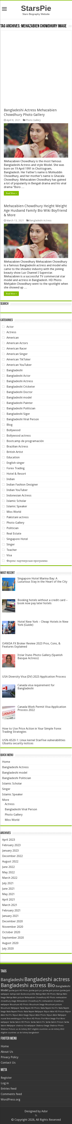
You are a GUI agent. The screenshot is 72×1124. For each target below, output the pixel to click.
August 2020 (10, 943)
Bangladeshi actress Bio (28, 985)
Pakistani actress (17, 517)
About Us (7, 1051)
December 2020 (12, 921)
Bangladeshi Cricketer (20, 386)
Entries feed (8, 1088)
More (5, 800)
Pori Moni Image (48, 1018)
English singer (15, 462)
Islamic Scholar (16, 501)
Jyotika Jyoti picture (51, 990)
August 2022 (10, 861)
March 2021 (9, 905)
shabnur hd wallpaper (25, 1025)
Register (6, 1077)
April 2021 (8, 899)
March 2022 (9, 877)
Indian (10, 479)
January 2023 (10, 850)
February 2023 (11, 845)
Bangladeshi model (19, 397)
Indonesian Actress (18, 495)
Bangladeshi (14, 370)
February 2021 (11, 910)
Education (13, 457)
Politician (12, 528)
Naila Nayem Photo (14, 1011)
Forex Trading (15, 468)
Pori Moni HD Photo (32, 1018)
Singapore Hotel (17, 539)
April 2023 (8, 839)
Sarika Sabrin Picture (54, 1022)
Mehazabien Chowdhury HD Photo (40, 997)
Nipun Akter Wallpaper (56, 1015)
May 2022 (8, 872)
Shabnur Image (42, 1025)
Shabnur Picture (8, 1029)
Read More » (11, 193)
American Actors (17, 343)
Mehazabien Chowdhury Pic (29, 1001)
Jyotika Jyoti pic (35, 990)
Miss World (13, 511)
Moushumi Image (37, 1004)
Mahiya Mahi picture (15, 997)
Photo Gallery (33, 120)
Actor (10, 326)
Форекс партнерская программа (27, 560)
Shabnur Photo (57, 1025)
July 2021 (8, 883)
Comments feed (11, 1094)
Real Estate (13, 533)
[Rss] (36, 1115)
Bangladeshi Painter (19, 403)
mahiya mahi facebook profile (22, 994)
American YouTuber (19, 365)
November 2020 (12, 926)
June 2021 (8, 888)
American (12, 337)
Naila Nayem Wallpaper (33, 1011)
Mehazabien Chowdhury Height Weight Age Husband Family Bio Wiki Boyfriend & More (35, 210)
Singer (10, 544)
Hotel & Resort (16, 473)
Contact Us (8, 1062)
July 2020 (8, 948)
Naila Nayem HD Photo (30, 1008)
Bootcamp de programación (25, 441)
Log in (5, 1083)
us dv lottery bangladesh (28, 1032)
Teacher (11, 550)
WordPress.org (10, 1099)
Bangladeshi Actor (18, 375)
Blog (9, 424)
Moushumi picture (53, 1004)
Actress (11, 332)
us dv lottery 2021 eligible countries (32, 1029)
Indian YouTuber (17, 490)
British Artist (14, 452)
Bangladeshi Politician (20, 408)
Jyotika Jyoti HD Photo (18, 990)
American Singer (17, 354)
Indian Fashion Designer (22, 484)
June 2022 (8, 867)
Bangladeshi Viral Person (22, 419)
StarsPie (36, 8)
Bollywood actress (18, 435)
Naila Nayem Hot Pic (49, 1008)
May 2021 (8, 894)
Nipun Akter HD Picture (54, 1011)
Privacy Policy (9, 1057)
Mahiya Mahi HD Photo (46, 994)
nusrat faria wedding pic (11, 1018)
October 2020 (11, 932)
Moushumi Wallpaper (10, 1008)
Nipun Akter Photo (37, 1015)
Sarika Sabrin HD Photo (20, 1022)
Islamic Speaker (16, 506)
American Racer (16, 348)
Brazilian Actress (17, 446)
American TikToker (18, 359)
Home (6, 761)
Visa (9, 555)
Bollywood (13, 430)
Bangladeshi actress (47, 979)
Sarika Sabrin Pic (38, 1022)
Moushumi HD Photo (19, 1004)
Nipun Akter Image (21, 1015)
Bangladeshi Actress (40, 220)
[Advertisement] (36, 67)
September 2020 (13, 937)
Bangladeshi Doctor (19, 392)
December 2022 (12, 856)
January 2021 (10, 916)
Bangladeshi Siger (18, 414)
